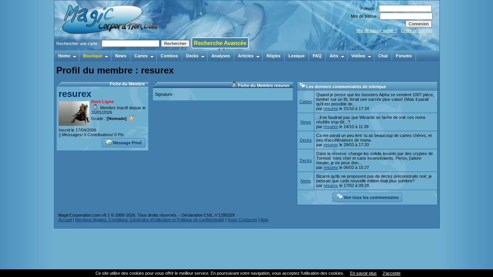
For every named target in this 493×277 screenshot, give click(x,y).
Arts (334, 55)
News (120, 55)
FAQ (317, 55)
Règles (273, 55)
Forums (404, 55)
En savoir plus (363, 273)
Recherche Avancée (220, 43)
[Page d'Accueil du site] (110, 48)
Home (64, 55)
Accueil (65, 219)
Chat (383, 55)
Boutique (92, 55)
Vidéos (358, 55)
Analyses (220, 55)
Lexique (296, 55)
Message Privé (127, 142)
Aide (264, 219)
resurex (75, 93)
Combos (169, 55)
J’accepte (391, 273)
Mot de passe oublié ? (376, 30)
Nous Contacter (242, 219)
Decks (192, 55)
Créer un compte (417, 30)
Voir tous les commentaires (371, 197)
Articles (245, 55)
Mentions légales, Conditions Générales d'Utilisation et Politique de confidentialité (149, 219)
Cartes (141, 55)
